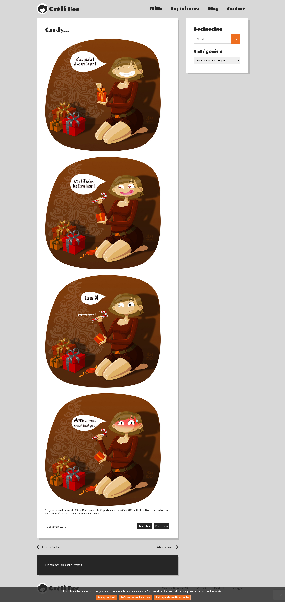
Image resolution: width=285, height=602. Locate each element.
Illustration (145, 526)
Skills (155, 9)
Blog (213, 9)
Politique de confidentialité (172, 597)
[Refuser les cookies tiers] (281, 594)
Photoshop (161, 526)
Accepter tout (106, 597)
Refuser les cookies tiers (135, 597)
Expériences (185, 9)
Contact (236, 9)
